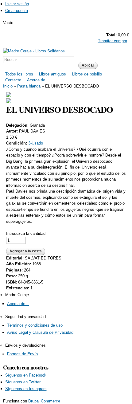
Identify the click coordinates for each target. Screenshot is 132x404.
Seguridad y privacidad (25, 316)
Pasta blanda (29, 86)
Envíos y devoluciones (25, 345)
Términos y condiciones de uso (35, 325)
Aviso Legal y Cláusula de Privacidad (40, 332)
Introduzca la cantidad (25, 233)
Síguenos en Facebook (25, 375)
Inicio (8, 86)
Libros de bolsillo (87, 74)
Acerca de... (38, 80)
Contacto (13, 80)
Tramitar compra (112, 41)
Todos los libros (19, 74)
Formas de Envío (22, 354)
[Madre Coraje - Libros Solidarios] (34, 51)
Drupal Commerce (44, 401)
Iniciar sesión (17, 4)
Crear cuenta (16, 10)
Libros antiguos (52, 74)
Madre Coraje (17, 294)
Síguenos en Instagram (26, 388)
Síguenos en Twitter (23, 382)
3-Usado (35, 143)
